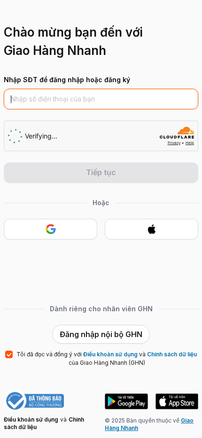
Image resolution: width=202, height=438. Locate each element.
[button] (126, 401)
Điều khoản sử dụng (31, 419)
